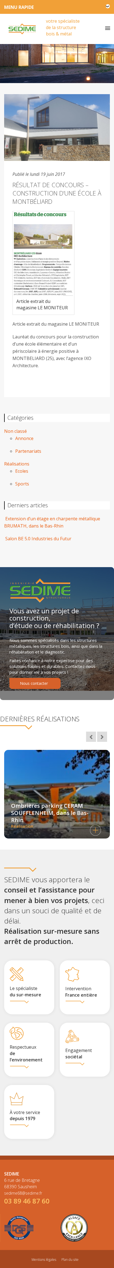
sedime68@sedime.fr (23, 1193)
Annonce (24, 438)
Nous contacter (34, 683)
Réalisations (16, 464)
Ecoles (21, 471)
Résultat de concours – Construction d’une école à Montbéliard (56, 193)
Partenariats (28, 451)
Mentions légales (44, 1259)
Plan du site (70, 1259)
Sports (22, 484)
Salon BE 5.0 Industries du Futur (37, 539)
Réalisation (50, 815)
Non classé (15, 431)
